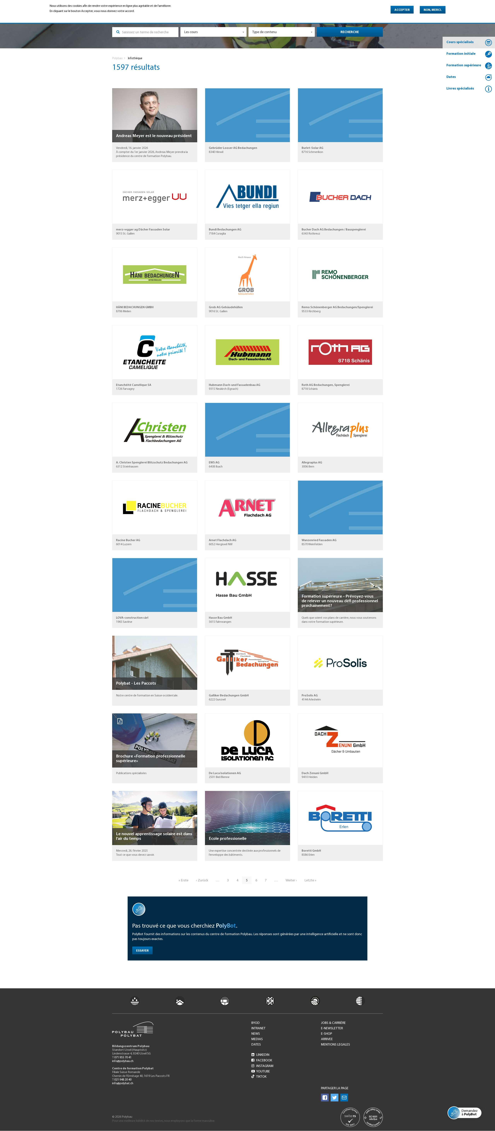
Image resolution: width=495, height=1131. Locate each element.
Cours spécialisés (460, 42)
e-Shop (326, 1034)
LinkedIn (260, 1055)
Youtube (260, 1071)
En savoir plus (59, 16)
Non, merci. (433, 10)
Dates (451, 77)
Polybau (117, 58)
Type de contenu (264, 32)
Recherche (350, 32)
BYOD (255, 1023)
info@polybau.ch (122, 1061)
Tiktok (261, 1077)
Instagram (262, 1066)
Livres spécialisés (460, 88)
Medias (257, 1039)
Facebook (261, 1060)
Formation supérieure (463, 65)
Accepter (402, 10)
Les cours (191, 32)
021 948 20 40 (122, 1079)
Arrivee (327, 1039)
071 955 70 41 (122, 1057)
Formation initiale (460, 54)
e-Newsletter (332, 1028)
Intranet (258, 1028)
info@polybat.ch (122, 1083)
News (255, 1034)
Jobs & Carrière (333, 1023)
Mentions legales (335, 1045)
